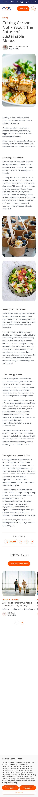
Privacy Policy (15, 779)
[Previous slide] (16, 622)
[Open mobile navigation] (33, 9)
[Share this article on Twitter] (21, 542)
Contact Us (23, 9)
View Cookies (19, 793)
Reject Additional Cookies (28, 787)
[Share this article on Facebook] (27, 542)
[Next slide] (22, 622)
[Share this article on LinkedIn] (32, 542)
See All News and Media (19, 564)
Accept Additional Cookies (10, 787)
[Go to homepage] (6, 8)
